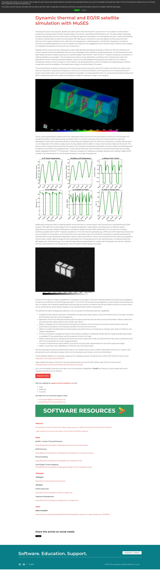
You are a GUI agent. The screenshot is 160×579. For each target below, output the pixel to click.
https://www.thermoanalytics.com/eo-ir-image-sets (53, 493)
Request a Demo (132, 553)
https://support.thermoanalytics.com (52, 402)
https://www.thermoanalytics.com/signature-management (56, 500)
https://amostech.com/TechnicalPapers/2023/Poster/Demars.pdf (59, 365)
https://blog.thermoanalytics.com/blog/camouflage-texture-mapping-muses (63, 467)
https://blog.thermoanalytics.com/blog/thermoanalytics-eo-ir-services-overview (64, 453)
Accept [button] (77, 10)
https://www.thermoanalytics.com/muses (50, 481)
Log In (137, 564)
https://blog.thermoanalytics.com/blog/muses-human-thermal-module (61, 445)
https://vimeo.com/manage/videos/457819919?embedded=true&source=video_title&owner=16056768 (72, 514)
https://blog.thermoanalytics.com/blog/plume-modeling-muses (58, 461)
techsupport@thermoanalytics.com (52, 399)
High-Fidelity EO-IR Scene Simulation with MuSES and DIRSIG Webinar (62, 431)
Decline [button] (84, 10)
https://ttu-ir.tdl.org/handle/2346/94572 (50, 358)
